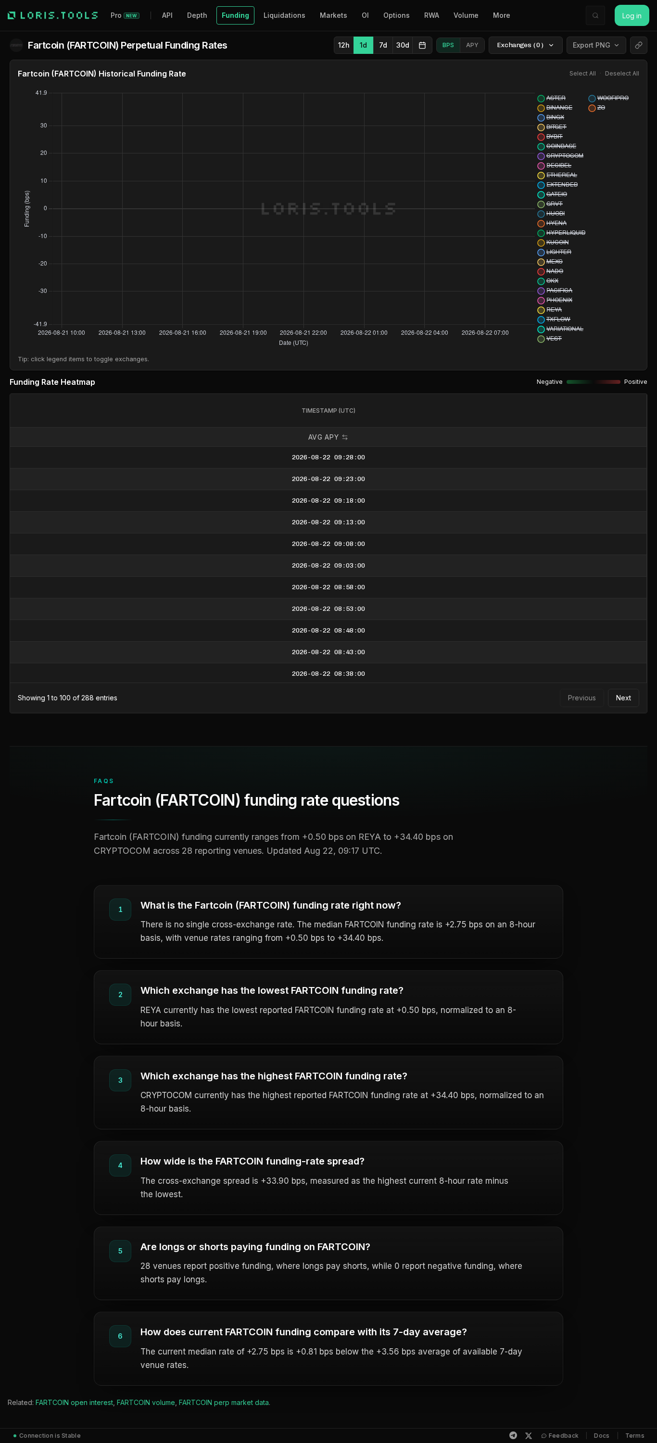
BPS (448, 45)
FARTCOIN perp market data (224, 1402)
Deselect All (622, 73)
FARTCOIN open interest (74, 1402)
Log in (632, 16)
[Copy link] (638, 45)
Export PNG (591, 45)
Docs (601, 1435)
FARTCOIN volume (146, 1402)
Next (623, 698)
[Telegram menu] (513, 1435)
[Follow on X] (528, 1436)
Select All (582, 73)
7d (383, 45)
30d (402, 45)
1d (363, 45)
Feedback (564, 1435)
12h (344, 45)
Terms (635, 1435)
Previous (582, 698)
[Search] (595, 15)
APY (472, 45)
